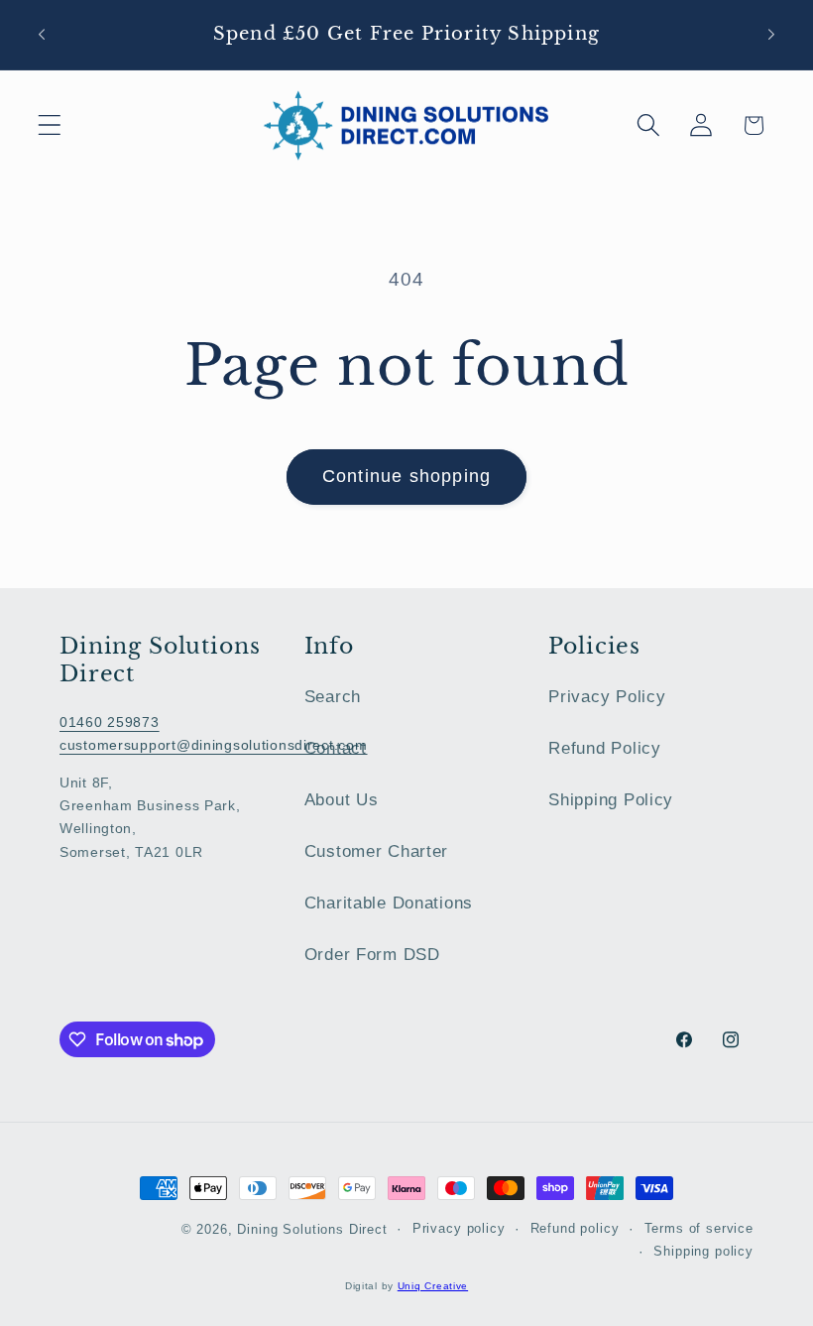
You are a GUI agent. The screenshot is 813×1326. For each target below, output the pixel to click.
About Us (341, 799)
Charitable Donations (388, 903)
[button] (50, 125)
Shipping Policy (610, 799)
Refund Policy (604, 748)
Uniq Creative (433, 1285)
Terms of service (699, 1228)
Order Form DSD (372, 954)
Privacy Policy (606, 696)
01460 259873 (109, 722)
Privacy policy (459, 1228)
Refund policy (575, 1228)
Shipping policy (703, 1251)
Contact (335, 748)
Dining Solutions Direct (312, 1229)
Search (332, 696)
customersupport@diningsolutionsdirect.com (213, 745)
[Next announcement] (771, 35)
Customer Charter (376, 851)
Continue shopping (406, 476)
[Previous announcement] (41, 35)
